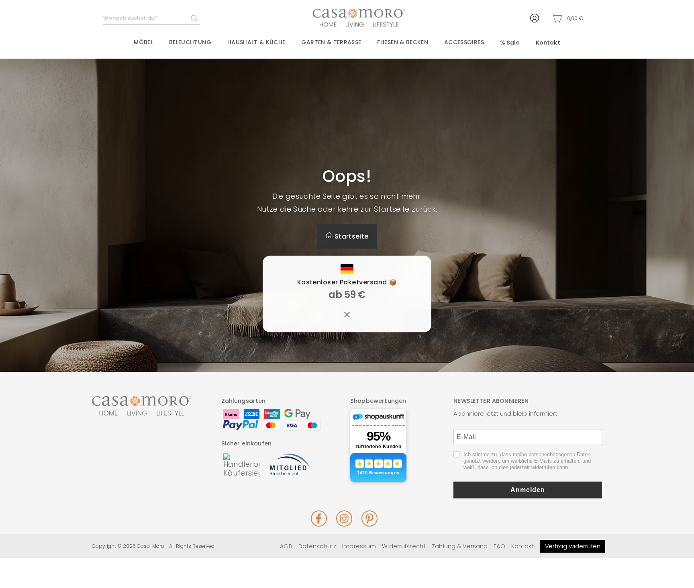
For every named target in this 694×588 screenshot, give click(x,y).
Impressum (359, 546)
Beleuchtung (190, 42)
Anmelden (527, 489)
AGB (286, 546)
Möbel (143, 42)
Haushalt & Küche (256, 42)
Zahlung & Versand (460, 546)
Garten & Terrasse (331, 42)
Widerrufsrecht (404, 546)
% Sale (510, 43)
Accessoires (464, 42)
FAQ (499, 546)
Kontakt (548, 43)
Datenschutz (317, 546)
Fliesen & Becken (402, 42)
